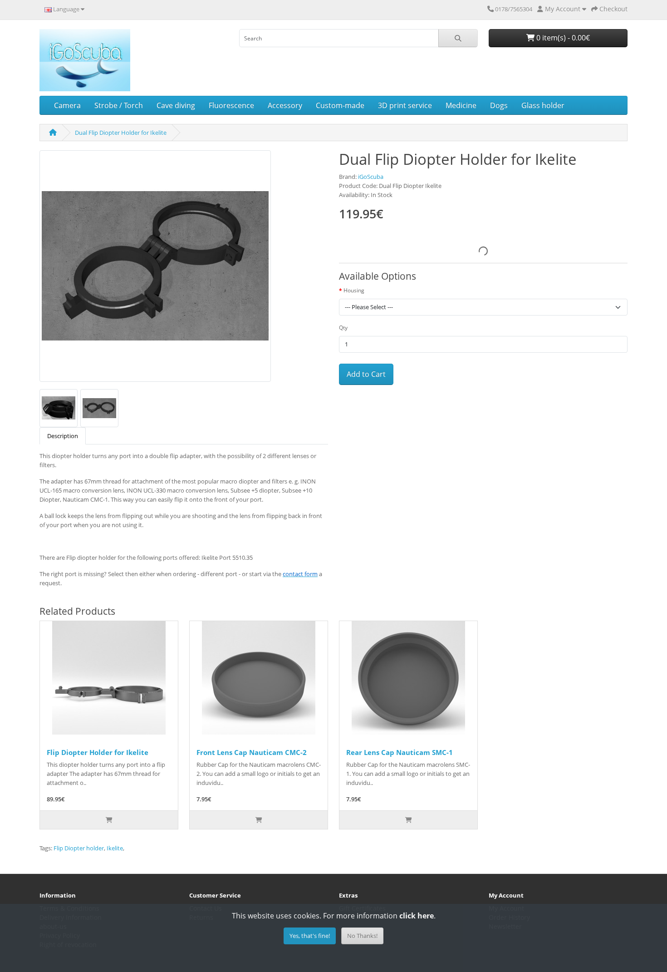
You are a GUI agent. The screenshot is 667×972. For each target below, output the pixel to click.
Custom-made (340, 105)
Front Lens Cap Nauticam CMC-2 (251, 752)
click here (416, 916)
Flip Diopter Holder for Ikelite (97, 752)
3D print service (405, 105)
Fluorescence (231, 105)
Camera (67, 105)
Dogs (499, 105)
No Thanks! (362, 936)
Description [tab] (62, 436)
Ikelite (115, 848)
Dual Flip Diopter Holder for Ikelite (121, 132)
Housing (353, 290)
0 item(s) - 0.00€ (562, 38)
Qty (343, 327)
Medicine (461, 105)
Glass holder (542, 105)
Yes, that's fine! (309, 936)
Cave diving (176, 105)
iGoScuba (370, 177)
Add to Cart (366, 374)
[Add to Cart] (109, 820)
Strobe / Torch (118, 105)
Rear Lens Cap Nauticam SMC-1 (399, 752)
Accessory (285, 105)
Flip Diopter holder (79, 848)
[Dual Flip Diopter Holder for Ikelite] (155, 269)
